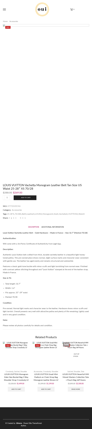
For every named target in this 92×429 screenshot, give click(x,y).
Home (5, 21)
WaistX (81, 214)
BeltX (24, 214)
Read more (76, 389)
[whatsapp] (23, 218)
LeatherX (30, 214)
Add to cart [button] (16, 389)
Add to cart (26, 197)
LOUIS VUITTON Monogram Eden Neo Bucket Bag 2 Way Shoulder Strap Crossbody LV (16, 377)
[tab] (33, 227)
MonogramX (48, 214)
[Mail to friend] (18, 218)
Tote (82, 372)
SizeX (56, 214)
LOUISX (38, 214)
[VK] (14, 218)
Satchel (17, 372)
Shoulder (23, 372)
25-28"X (10, 214)
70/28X (18, 214)
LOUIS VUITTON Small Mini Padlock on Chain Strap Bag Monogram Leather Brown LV (46, 377)
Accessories (13, 21)
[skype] (25, 218)
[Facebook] (11, 218)
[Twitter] (9, 218)
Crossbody (9, 372)
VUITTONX (73, 214)
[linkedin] (20, 218)
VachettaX (63, 214)
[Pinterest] (16, 218)
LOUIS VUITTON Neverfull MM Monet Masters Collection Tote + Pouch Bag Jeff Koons (76, 377)
